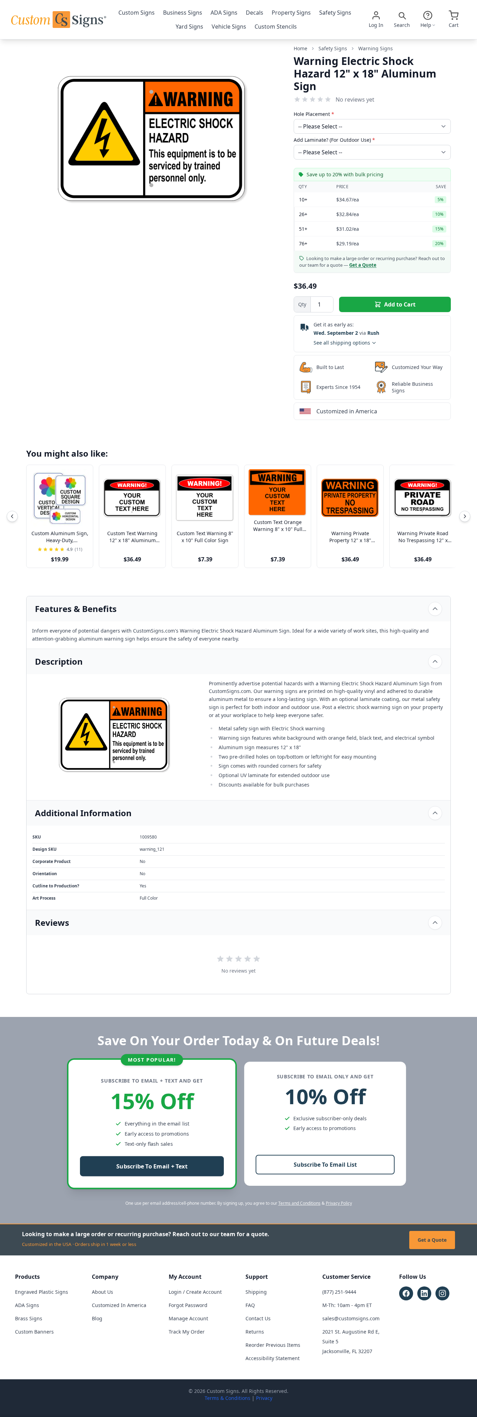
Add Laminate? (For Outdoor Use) (334, 139)
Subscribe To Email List (325, 1164)
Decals (254, 12)
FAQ (250, 1305)
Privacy (264, 1398)
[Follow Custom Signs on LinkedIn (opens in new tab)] (424, 1293)
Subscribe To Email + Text (152, 1167)
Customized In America (119, 1305)
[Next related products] (464, 516)
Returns (254, 1331)
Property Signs (291, 12)
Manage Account (188, 1318)
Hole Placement (314, 114)
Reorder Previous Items (272, 1345)
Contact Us (258, 1318)
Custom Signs (136, 12)
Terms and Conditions (299, 1203)
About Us (102, 1292)
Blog (97, 1318)
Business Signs (182, 12)
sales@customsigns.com (351, 1318)
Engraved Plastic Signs (41, 1292)
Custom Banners (34, 1331)
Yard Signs (189, 26)
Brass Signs (28, 1318)
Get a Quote (432, 1240)
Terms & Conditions (227, 1398)
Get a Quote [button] (362, 265)
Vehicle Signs (229, 26)
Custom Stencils (276, 26)
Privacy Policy (339, 1203)
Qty (302, 304)
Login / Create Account (195, 1292)
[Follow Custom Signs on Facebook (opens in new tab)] (406, 1293)
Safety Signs (335, 12)
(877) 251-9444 (339, 1292)
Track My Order (187, 1331)
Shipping (256, 1292)
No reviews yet (355, 99)
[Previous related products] (12, 516)
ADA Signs (224, 12)
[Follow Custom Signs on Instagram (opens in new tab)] (442, 1293)
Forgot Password (188, 1305)
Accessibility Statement (272, 1358)
